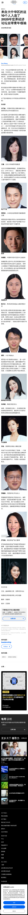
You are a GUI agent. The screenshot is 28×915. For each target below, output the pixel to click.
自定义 (14, 911)
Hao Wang (4, 63)
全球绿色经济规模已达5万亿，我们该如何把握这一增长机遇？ (17, 785)
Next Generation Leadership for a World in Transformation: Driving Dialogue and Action (17, 778)
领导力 (3, 9)
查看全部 (24, 738)
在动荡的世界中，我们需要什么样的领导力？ (17, 801)
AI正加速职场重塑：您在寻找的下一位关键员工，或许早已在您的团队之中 (13, 759)
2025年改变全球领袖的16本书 (16, 793)
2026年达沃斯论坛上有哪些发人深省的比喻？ (17, 769)
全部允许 (14, 907)
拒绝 (14, 902)
